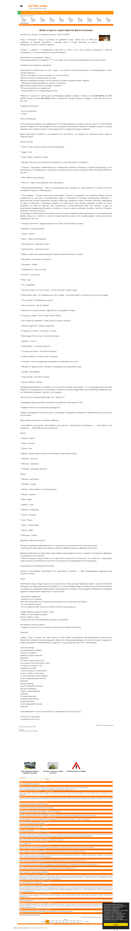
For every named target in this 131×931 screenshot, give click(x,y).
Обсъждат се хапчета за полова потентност (53, 772)
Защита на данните (34, 927)
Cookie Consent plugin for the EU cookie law (115, 928)
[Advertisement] (81, 4)
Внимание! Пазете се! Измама (76, 771)
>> (84, 921)
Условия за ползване (43, 927)
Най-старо (87, 921)
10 (79, 921)
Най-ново (43, 921)
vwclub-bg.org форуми (107, 725)
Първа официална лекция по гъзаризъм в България (30, 772)
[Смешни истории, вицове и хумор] (39, 7)
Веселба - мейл (34, 12)
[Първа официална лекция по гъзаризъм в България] (29, 769)
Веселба (24, 12)
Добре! (116, 924)
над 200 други (34, 731)
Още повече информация (116, 920)
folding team (45, 12)
